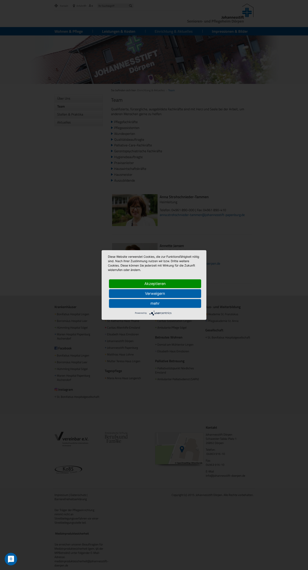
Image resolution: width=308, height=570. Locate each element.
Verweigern (155, 293)
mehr (155, 303)
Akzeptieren (155, 283)
